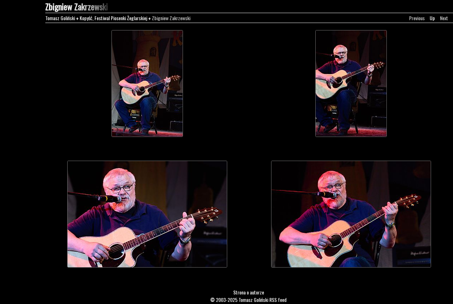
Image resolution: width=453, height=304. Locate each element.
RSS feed (278, 299)
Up (432, 18)
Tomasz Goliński (60, 18)
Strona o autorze (248, 292)
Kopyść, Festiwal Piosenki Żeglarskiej (113, 18)
